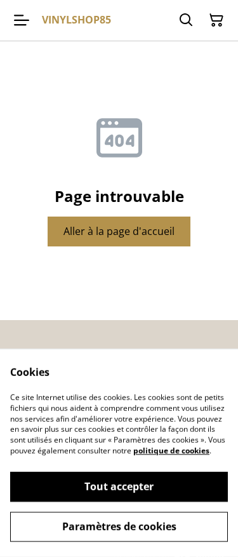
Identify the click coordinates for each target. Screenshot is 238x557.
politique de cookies (171, 450)
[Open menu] (21, 20)
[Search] (186, 20)
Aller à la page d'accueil (119, 231)
